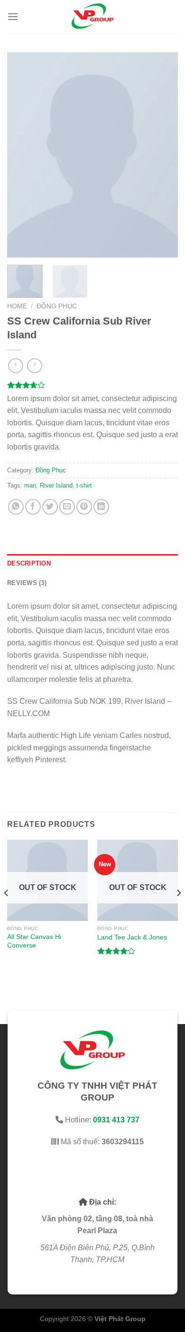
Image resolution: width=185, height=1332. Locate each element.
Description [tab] (29, 563)
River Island (56, 485)
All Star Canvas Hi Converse (34, 941)
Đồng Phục (57, 306)
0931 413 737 (116, 1120)
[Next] (162, 154)
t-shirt (84, 485)
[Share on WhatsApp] (16, 507)
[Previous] (22, 154)
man (30, 485)
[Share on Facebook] (33, 507)
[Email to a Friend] (67, 507)
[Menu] (12, 16)
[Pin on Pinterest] (84, 507)
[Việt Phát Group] (92, 16)
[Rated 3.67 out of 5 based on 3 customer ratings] (92, 385)
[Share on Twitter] (50, 507)
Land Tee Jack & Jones (132, 937)
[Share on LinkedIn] (101, 507)
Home (17, 306)
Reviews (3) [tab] (26, 582)
